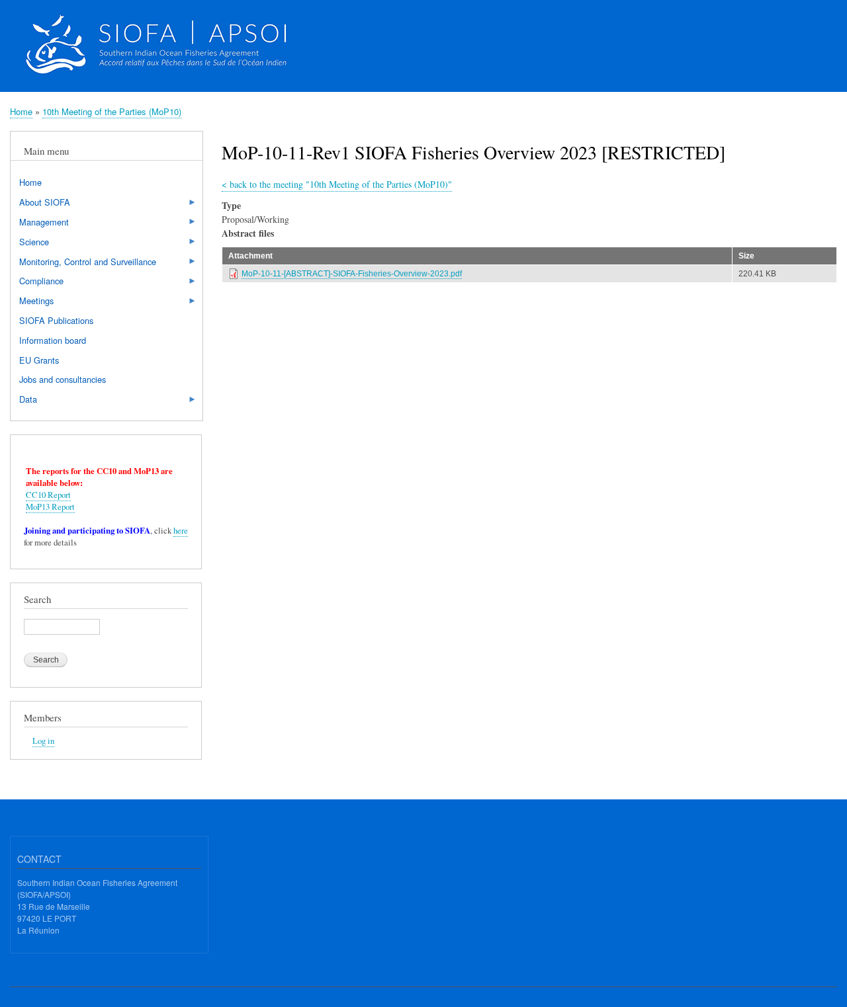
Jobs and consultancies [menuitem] (62, 379)
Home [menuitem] (30, 182)
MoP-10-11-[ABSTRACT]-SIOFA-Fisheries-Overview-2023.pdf (352, 273)
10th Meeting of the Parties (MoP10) (111, 111)
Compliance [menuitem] (37, 282)
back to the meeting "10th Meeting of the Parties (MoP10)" (337, 184)
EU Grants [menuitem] (39, 360)
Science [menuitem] (30, 243)
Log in (43, 740)
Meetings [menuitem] (32, 302)
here (180, 530)
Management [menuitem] (40, 223)
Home (21, 111)
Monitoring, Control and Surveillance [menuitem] (83, 263)
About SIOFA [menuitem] (40, 204)
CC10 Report (48, 495)
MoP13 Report (50, 506)
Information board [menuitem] (52, 340)
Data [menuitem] (24, 401)
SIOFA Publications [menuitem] (56, 320)
